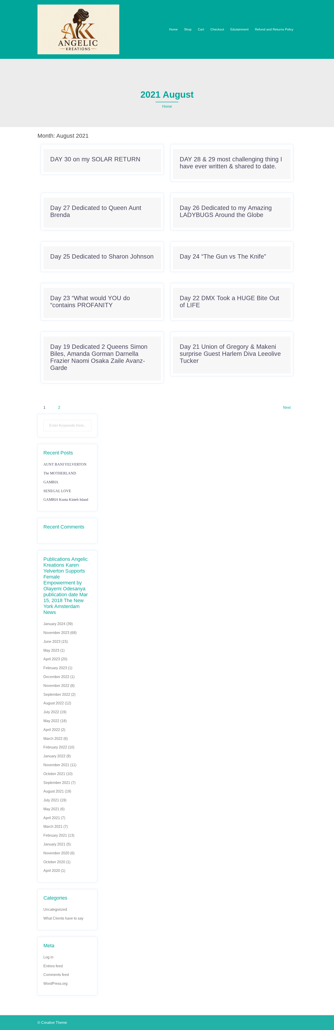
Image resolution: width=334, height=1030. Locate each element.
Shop (188, 29)
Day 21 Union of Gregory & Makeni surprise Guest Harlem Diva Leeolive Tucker (230, 353)
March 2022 (52, 739)
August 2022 (53, 703)
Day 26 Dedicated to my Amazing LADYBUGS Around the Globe (226, 211)
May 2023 (51, 650)
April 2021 (51, 818)
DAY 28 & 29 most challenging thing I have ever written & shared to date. (231, 163)
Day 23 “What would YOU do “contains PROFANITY (90, 302)
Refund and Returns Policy (274, 29)
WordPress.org (55, 983)
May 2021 (51, 809)
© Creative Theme (52, 1023)
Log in (48, 957)
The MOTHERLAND (59, 473)
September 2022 (56, 694)
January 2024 (54, 624)
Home (173, 29)
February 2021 (55, 835)
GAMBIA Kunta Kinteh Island (65, 499)
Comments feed (56, 975)
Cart (201, 29)
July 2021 (51, 800)
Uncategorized (55, 909)
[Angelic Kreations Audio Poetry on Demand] (78, 29)
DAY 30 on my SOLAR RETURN (95, 159)
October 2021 (54, 774)
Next (287, 407)
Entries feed (53, 966)
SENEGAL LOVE (57, 491)
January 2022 (54, 756)
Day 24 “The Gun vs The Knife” (223, 256)
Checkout (217, 29)
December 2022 (56, 677)
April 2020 (51, 871)
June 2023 (51, 641)
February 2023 (55, 668)
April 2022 (51, 730)
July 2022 (51, 712)
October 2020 (54, 862)
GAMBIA (50, 482)
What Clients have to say (63, 918)
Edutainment (239, 29)
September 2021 (56, 783)
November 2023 (56, 633)
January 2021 (54, 844)
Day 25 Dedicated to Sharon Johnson (102, 256)
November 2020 (56, 853)
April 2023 (51, 659)
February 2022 (55, 747)
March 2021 (52, 826)
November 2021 (56, 765)
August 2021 (53, 791)
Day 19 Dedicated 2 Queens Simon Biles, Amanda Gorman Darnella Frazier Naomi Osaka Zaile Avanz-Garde (98, 357)
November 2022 (56, 686)
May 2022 (51, 721)
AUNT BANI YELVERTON (65, 464)
